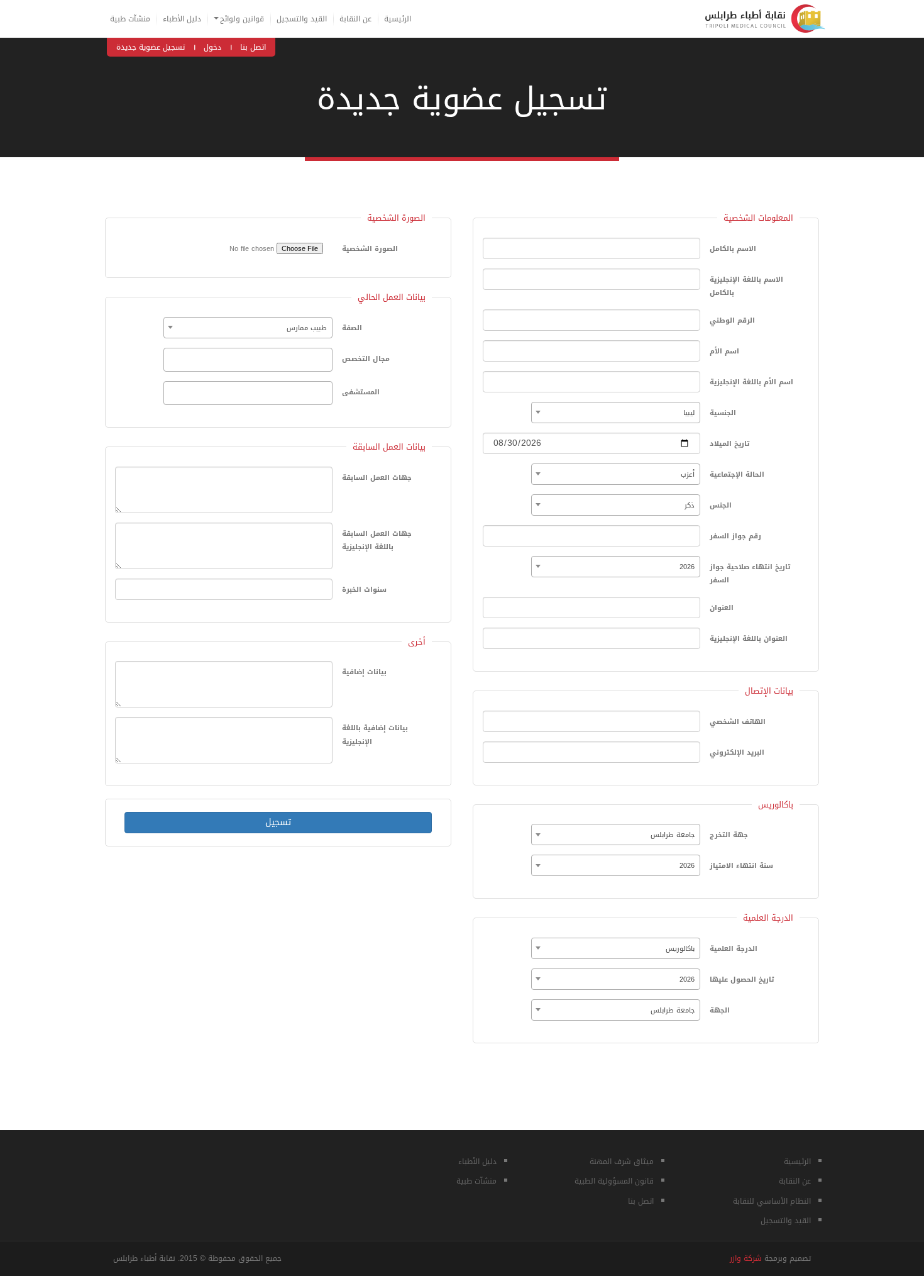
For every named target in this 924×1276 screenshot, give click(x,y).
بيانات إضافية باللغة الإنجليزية (375, 734)
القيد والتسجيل (302, 19)
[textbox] (169, 359)
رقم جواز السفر (735, 536)
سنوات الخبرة (364, 589)
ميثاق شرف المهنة (622, 1161)
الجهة (720, 1010)
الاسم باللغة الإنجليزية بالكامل (746, 286)
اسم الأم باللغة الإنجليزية (751, 382)
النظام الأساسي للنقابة (772, 1201)
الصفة (352, 328)
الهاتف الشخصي (738, 721)
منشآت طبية (130, 19)
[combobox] (615, 412)
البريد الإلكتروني (737, 752)
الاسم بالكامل (733, 248)
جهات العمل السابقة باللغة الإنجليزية (377, 540)
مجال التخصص (366, 358)
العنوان (722, 607)
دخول (212, 47)
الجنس (721, 505)
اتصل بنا (253, 47)
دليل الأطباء (182, 19)
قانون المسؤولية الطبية (614, 1181)
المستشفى (361, 392)
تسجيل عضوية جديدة (150, 47)
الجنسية (723, 412)
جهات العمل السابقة (377, 477)
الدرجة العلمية (733, 948)
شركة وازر (746, 1258)
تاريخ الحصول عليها (742, 979)
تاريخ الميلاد (729, 443)
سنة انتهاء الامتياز (741, 865)
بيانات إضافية (364, 672)
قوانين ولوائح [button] (242, 19)
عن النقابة (355, 19)
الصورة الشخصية (370, 248)
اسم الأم (724, 351)
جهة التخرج (729, 834)
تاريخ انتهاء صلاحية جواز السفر (750, 573)
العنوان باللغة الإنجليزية (749, 638)
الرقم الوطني (732, 320)
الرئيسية (397, 19)
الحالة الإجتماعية (737, 474)
